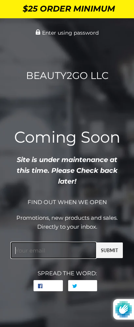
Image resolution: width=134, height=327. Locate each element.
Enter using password (70, 32)
